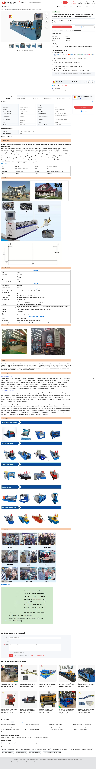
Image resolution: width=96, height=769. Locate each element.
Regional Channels (63, 759)
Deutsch (45, 761)
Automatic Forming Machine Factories (10, 749)
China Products (22, 759)
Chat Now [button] (85, 27)
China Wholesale (43, 759)
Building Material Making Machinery (26, 9)
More (2, 755)
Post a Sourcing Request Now (37, 655)
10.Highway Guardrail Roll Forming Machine (10, 729)
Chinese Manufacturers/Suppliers (32, 759)
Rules (94, 6)
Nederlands (50, 761)
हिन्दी (65, 761)
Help (71, 6)
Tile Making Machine (37, 9)
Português (26, 761)
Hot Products (16, 759)
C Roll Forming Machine (87, 749)
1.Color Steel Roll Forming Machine (8, 724)
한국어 (58, 761)
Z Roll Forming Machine (75, 749)
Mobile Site (76, 759)
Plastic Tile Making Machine (8, 743)
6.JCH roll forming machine (30, 727)
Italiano (41, 761)
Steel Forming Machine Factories (27, 749)
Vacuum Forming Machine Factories (60, 749)
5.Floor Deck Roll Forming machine (8, 727)
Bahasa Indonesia (84, 761)
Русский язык (36, 761)
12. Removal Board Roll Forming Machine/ (56, 729)
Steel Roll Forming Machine (7, 752)
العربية (55, 761)
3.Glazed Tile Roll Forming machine (55, 724)
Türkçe (73, 761)
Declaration (61, 763)
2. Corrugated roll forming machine (32, 724)
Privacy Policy (67, 763)
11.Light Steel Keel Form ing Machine (32, 729)
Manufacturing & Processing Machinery (12, 9)
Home (2, 9)
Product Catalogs (19, 722)
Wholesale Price (50, 759)
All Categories (6, 6)
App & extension (78, 6)
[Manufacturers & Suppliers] (8, 2)
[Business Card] (92, 101)
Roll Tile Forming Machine (21, 752)
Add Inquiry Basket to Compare (26, 50)
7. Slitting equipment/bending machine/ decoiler (57, 727)
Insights (81, 759)
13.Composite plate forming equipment (79, 729)
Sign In (53, 90)
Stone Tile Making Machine (35, 743)
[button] (67, 98)
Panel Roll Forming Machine (34, 752)
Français (31, 761)
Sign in (93, 3)
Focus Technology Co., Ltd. (39, 763)
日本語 (62, 761)
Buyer (65, 6)
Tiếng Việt (78, 761)
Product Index (70, 759)
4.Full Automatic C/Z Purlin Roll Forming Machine (81, 724)
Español (21, 761)
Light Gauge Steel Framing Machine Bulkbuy (52, 752)
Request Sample (77, 30)
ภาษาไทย (69, 761)
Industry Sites (56, 759)
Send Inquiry (62, 27)
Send (11, 655)
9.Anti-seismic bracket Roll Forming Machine (80, 727)
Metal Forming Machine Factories (43, 749)
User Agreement (55, 763)
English (17, 761)
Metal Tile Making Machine (21, 743)
